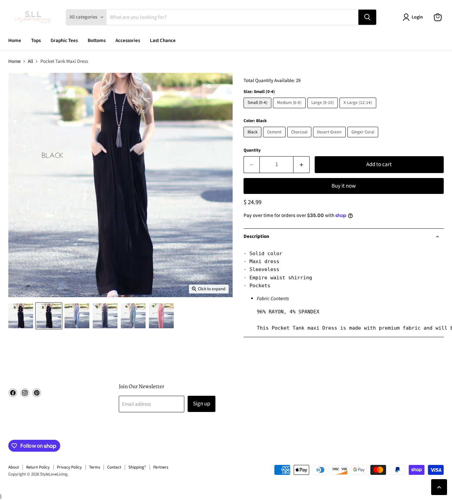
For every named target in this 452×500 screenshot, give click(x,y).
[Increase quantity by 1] (302, 164)
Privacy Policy (69, 467)
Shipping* (137, 467)
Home (14, 40)
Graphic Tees (64, 40)
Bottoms (97, 40)
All (30, 61)
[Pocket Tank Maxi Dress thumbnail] (21, 316)
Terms (94, 467)
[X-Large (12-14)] (358, 110)
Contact (114, 467)
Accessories (127, 40)
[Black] (253, 139)
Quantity (252, 150)
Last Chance (163, 40)
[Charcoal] (300, 139)
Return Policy (38, 467)
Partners (160, 467)
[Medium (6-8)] (290, 110)
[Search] (367, 17)
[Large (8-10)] (323, 110)
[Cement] (275, 139)
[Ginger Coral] (363, 139)
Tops (36, 40)
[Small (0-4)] (258, 110)
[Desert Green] (330, 139)
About (13, 467)
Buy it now (344, 186)
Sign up (201, 404)
